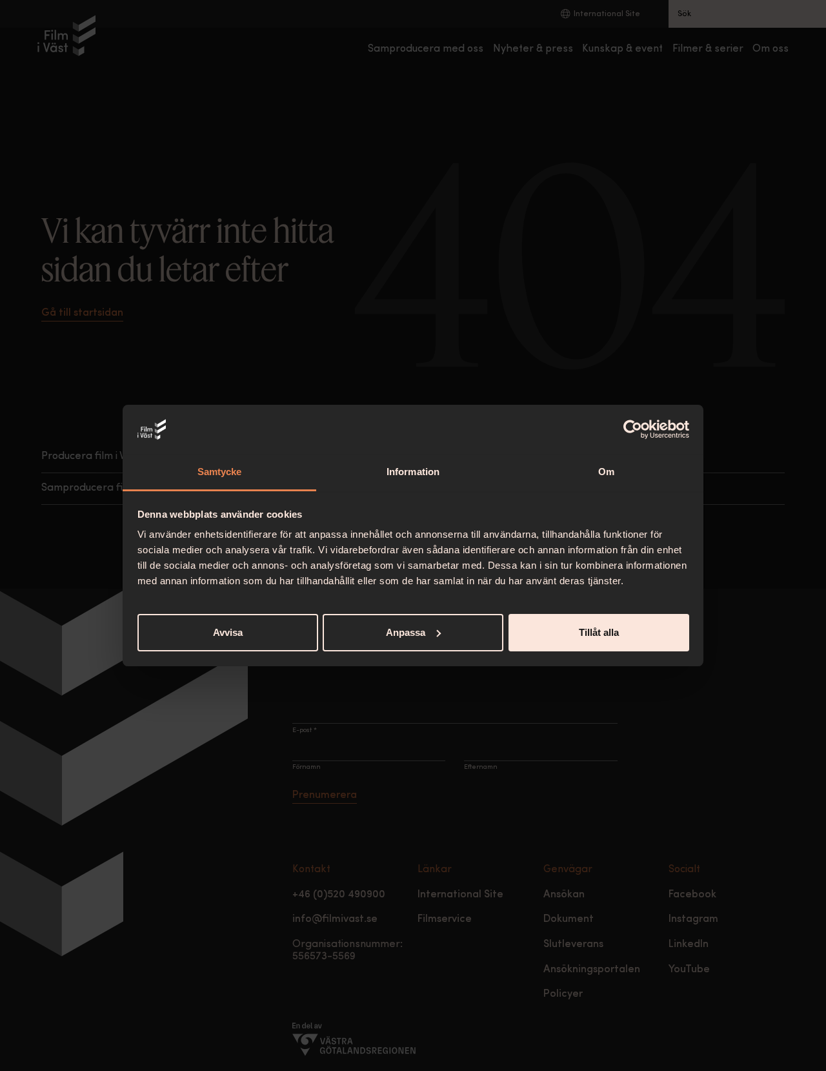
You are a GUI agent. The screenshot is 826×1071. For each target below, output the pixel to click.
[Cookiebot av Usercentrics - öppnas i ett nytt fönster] (632, 429)
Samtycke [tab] (219, 471)
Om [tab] (606, 471)
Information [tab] (413, 471)
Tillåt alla (599, 632)
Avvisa (228, 632)
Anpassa (405, 632)
